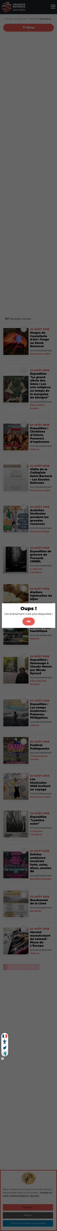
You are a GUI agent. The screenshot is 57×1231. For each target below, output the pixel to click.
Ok (29, 621)
